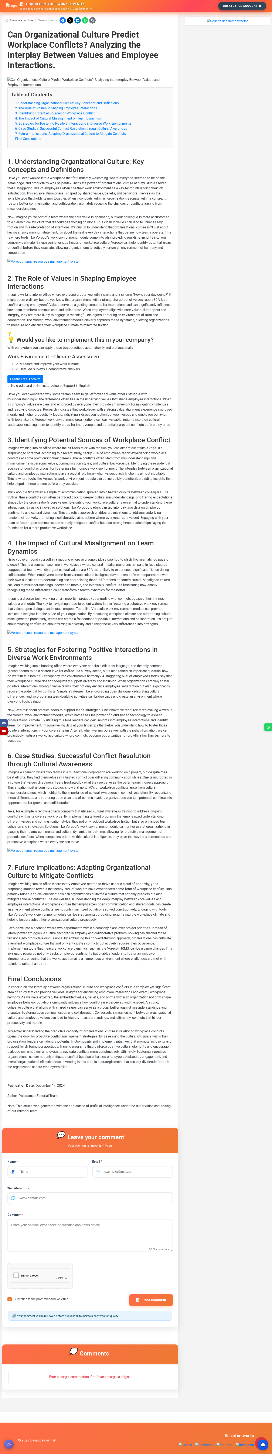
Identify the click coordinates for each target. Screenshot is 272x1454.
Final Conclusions (28, 139)
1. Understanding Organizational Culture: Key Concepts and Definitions (67, 103)
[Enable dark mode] (9, 1444)
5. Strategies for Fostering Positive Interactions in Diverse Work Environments (73, 123)
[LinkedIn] (77, 20)
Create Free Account (240, 5)
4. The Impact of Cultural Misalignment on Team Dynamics (58, 118)
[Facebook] (63, 20)
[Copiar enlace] (92, 20)
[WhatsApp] (85, 20)
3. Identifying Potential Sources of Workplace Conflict (55, 113)
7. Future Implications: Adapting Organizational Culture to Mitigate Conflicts (70, 134)
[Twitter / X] (70, 20)
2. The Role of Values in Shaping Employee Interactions (56, 108)
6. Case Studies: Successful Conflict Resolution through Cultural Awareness (71, 129)
